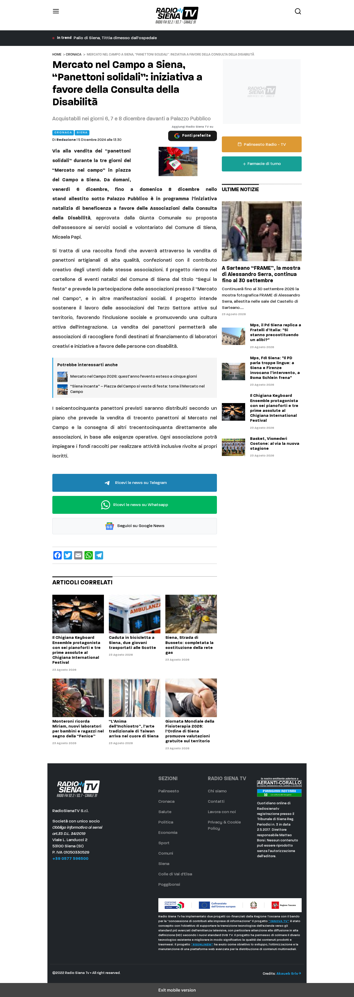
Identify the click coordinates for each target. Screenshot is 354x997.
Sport (163, 843)
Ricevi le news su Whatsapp (140, 505)
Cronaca (73, 54)
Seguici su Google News (140, 526)
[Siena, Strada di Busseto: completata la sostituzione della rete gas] (191, 614)
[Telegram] (99, 555)
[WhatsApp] (88, 555)
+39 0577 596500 (70, 859)
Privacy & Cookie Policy (224, 825)
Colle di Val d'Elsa (175, 874)
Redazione (66, 140)
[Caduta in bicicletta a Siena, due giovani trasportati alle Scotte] (134, 614)
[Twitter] (68, 555)
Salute (164, 812)
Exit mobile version (177, 990)
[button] (56, 15)
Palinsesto (168, 791)
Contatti (216, 802)
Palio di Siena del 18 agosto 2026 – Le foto (115, 38)
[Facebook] (57, 555)
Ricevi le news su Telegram (140, 483)
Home (56, 54)
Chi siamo (217, 791)
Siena (163, 864)
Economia (167, 833)
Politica (165, 822)
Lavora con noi (222, 812)
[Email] (78, 555)
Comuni (165, 853)
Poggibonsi (169, 885)
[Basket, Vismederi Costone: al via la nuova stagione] (233, 447)
